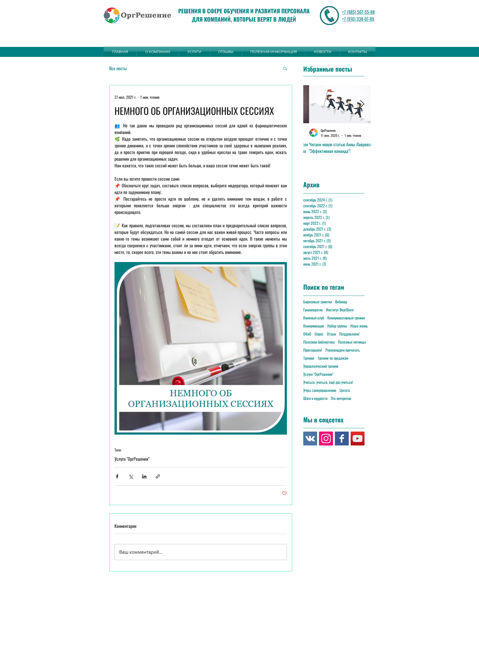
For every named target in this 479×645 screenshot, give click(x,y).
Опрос (319, 333)
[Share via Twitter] (130, 476)
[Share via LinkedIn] (144, 476)
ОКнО (307, 333)
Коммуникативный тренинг (346, 317)
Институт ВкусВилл (340, 309)
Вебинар (341, 301)
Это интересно (341, 398)
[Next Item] (362, 104)
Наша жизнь (359, 325)
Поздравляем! (349, 333)
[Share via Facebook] (117, 476)
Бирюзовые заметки (317, 301)
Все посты (118, 68)
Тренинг (308, 358)
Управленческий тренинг (320, 366)
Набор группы (337, 325)
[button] (285, 68)
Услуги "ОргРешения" (131, 459)
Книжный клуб (313, 317)
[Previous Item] (312, 104)
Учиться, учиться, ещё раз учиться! (328, 382)
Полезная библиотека (319, 341)
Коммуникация (313, 325)
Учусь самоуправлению (319, 390)
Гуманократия (313, 309)
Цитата (345, 390)
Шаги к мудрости (315, 398)
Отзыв (331, 333)
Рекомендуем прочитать (342, 349)
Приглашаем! (312, 349)
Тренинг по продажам (333, 358)
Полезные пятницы (352, 341)
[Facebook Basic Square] (342, 438)
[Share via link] (157, 476)
